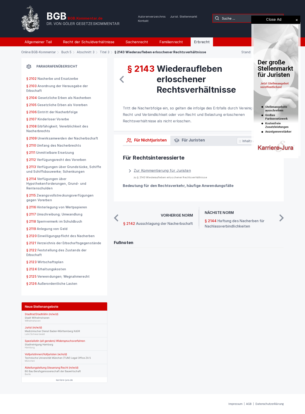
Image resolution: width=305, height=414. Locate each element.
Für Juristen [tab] (193, 140)
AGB (249, 404)
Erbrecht (202, 42)
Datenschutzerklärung (269, 404)
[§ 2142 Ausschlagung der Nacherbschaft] (121, 79)
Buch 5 (66, 52)
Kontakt (143, 21)
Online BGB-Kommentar (38, 52)
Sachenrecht (136, 42)
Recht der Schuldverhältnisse (88, 42)
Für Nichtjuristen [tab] (150, 140)
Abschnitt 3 (85, 52)
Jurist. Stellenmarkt (183, 16)
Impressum (235, 404)
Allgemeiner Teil (38, 42)
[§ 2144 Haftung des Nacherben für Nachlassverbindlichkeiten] (281, 217)
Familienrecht (171, 42)
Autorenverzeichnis (152, 16)
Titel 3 (104, 52)
